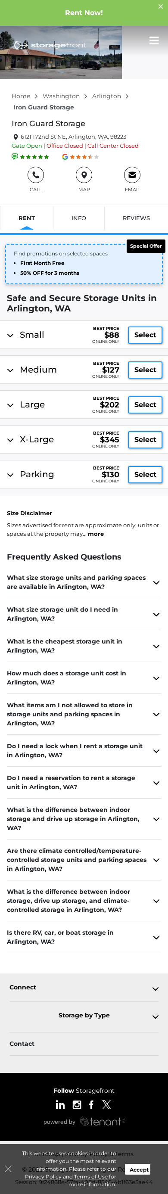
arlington (107, 96)
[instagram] (77, 1104)
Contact (21, 1044)
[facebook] (91, 1104)
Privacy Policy (43, 1176)
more (96, 533)
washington (62, 96)
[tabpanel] (85, 334)
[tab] (84, 334)
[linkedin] (60, 1104)
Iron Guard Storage (48, 123)
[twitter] (106, 1104)
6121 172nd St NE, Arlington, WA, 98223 (72, 136)
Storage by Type (84, 1015)
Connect (22, 987)
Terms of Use (91, 1176)
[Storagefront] (49, 45)
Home (22, 96)
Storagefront (84, 1090)
